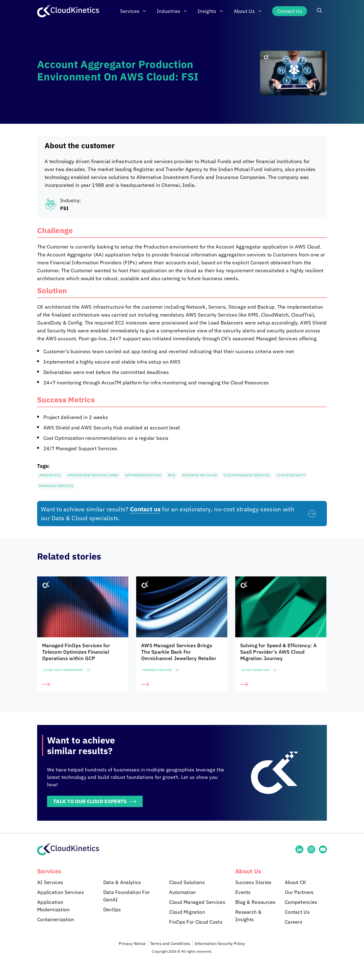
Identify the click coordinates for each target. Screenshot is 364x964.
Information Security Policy (220, 943)
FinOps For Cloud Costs (195, 921)
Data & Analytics (122, 882)
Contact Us (289, 11)
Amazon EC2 (50, 475)
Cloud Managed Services (247, 475)
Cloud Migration (255, 670)
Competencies (301, 902)
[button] (319, 11)
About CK (295, 882)
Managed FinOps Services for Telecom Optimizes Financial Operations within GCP (76, 652)
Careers (293, 921)
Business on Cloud (199, 475)
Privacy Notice (132, 943)
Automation (182, 892)
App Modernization (143, 475)
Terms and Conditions (170, 943)
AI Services (50, 882)
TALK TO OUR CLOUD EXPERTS (90, 801)
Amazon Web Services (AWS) (93, 475)
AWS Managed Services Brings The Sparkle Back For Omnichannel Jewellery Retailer (178, 652)
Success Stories (253, 882)
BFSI (172, 475)
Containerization (55, 919)
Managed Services (56, 486)
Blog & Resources (255, 902)
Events (243, 892)
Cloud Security (291, 475)
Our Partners (299, 892)
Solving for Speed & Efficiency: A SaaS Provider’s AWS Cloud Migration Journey (278, 652)
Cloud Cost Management (63, 670)
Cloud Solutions (187, 882)
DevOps (112, 909)
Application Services (60, 892)
